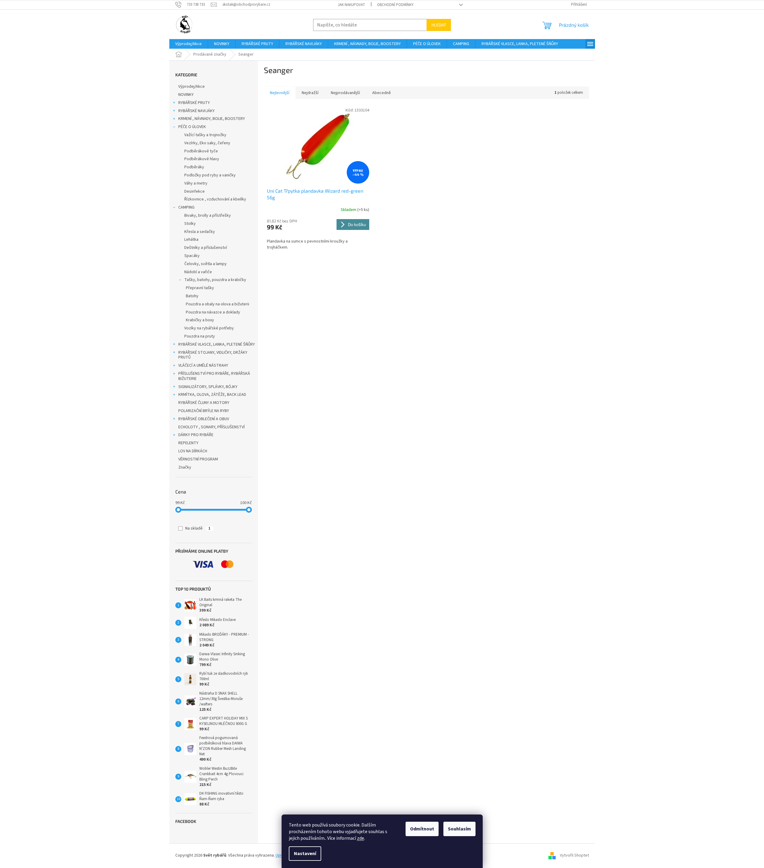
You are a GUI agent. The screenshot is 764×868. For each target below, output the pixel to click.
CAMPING (186, 207)
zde (360, 838)
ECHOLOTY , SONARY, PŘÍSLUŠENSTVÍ (211, 427)
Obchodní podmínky (395, 5)
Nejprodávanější (345, 93)
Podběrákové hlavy (201, 159)
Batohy (192, 296)
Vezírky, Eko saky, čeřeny (207, 143)
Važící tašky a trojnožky (205, 135)
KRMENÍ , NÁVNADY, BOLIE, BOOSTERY (211, 119)
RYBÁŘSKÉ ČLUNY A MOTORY (203, 403)
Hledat (438, 24)
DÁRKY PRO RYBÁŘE (195, 435)
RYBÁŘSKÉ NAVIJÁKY (196, 111)
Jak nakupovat (351, 5)
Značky (184, 467)
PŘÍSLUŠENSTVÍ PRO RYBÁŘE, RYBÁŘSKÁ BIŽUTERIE (214, 376)
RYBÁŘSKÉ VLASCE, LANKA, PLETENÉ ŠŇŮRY (216, 344)
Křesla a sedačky (199, 232)
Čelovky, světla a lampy (205, 264)
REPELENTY (188, 443)
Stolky (190, 224)
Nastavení (305, 853)
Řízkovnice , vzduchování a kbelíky (215, 199)
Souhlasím (459, 829)
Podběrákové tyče (201, 151)
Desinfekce (194, 191)
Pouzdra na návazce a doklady (213, 312)
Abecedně (381, 93)
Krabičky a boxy (200, 320)
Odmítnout (422, 829)
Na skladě (197, 528)
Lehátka (191, 240)
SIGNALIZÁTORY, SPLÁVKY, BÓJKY (207, 387)
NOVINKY (186, 95)
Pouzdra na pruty (199, 336)
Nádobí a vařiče (198, 272)
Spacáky (192, 256)
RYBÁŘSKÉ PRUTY (194, 103)
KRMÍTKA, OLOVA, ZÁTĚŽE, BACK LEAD (212, 395)
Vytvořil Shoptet (574, 855)
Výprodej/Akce (191, 87)
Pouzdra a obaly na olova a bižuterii (217, 304)
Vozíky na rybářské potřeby (209, 328)
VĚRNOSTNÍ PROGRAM (198, 459)
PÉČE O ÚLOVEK (192, 127)
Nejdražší (310, 93)
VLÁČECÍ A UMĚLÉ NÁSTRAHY (203, 365)
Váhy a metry (195, 183)
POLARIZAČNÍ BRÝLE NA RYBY (203, 411)
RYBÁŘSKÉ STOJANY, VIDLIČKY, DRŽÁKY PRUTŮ (212, 355)
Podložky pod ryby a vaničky (210, 175)
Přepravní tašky (200, 288)
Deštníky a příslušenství (205, 248)
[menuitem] (188, 44)
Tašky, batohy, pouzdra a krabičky (215, 280)
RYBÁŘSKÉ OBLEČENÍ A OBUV (203, 419)
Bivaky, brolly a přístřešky (207, 215)
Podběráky (194, 167)
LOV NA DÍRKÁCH (192, 451)
